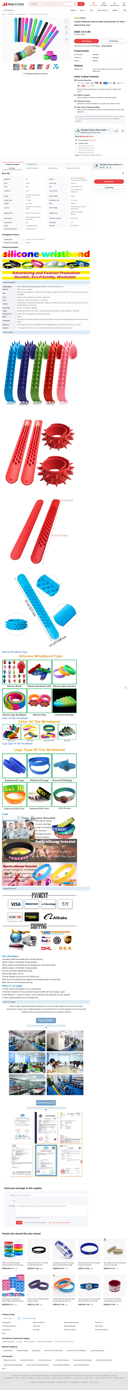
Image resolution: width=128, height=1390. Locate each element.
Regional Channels (88, 1375)
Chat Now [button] (114, 41)
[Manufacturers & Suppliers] (13, 4)
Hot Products (15, 1375)
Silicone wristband (38, 1322)
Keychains (98, 1322)
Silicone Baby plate (70, 1326)
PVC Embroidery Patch (9, 1326)
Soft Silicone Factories (62, 1360)
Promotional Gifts (21, 14)
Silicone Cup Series (70, 1330)
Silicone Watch (8, 1350)
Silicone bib (36, 1326)
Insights (114, 1375)
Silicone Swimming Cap (71, 1322)
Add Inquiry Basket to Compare (37, 73)
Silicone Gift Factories (27, 1360)
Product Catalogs (30, 1318)
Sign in (124, 5)
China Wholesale (55, 1375)
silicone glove (6, 1330)
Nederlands (68, 1378)
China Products (25, 1375)
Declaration (85, 1382)
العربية (74, 1378)
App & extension (103, 10)
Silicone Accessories (10, 1360)
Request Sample (107, 46)
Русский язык (46, 1378)
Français (38, 1378)
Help (91, 10)
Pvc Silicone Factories (44, 1360)
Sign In (77, 155)
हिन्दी (91, 1378)
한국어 (80, 1378)
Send (19, 1222)
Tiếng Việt (109, 1378)
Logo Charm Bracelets (97, 1350)
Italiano (54, 1378)
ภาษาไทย (96, 1378)
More (4, 1368)
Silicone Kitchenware (101, 1330)
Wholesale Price (66, 1375)
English (17, 1378)
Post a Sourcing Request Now (59, 1222)
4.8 (101, 167)
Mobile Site (107, 1375)
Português (31, 1378)
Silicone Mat (98, 1326)
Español (23, 1378)
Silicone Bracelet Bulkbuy (81, 1365)
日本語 (86, 1378)
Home (3, 14)
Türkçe (103, 1378)
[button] (83, 168)
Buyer (82, 10)
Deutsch (60, 1378)
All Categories (9, 10)
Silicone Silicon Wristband (104, 1360)
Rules (124, 10)
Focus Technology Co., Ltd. (51, 1382)
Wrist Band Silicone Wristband (82, 1360)
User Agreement (75, 1382)
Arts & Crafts (11, 14)
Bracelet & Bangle (22, 1350)
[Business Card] (123, 173)
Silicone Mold (6, 1322)
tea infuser (36, 1330)
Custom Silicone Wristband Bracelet (38, 1365)
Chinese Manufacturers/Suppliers (40, 1375)
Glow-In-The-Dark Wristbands (53, 1350)
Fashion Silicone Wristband (61, 1365)
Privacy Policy (94, 1382)
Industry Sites (76, 1375)
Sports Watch (36, 1350)
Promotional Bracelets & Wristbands (38, 14)
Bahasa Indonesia (119, 1378)
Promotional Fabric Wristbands (76, 1350)
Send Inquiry (86, 41)
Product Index (98, 1375)
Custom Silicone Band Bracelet (13, 1365)
